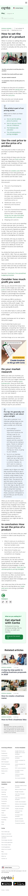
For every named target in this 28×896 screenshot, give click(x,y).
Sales (2, 822)
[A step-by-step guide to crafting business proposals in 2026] (14, 664)
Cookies (7, 889)
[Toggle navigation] (25, 3)
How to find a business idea (13, 720)
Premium (3, 751)
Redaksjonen (4, 598)
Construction (4, 796)
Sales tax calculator (6, 834)
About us (3, 856)
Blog (2, 13)
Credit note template (20, 801)
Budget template (19, 791)
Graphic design (5, 808)
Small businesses (5, 764)
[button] (10, 867)
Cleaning (3, 794)
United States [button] (19, 8)
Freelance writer (5, 805)
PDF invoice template (20, 768)
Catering (3, 792)
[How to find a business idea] (14, 714)
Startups (3, 766)
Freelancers (4, 753)
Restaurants (4, 771)
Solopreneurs (4, 768)
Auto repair (4, 789)
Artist (2, 787)
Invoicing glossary (5, 847)
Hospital (3, 810)
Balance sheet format (20, 789)
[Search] (2, 18)
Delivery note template (20, 804)
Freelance (3, 803)
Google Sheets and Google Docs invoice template (20, 752)
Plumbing (3, 819)
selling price (19, 89)
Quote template (19, 818)
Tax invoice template (20, 778)
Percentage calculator (6, 840)
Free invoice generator (6, 842)
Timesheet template (20, 823)
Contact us (4, 858)
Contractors (4, 755)
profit (3, 289)
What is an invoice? (6, 849)
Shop (2, 824)
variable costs (15, 170)
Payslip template (19, 808)
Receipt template (19, 821)
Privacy (3, 889)
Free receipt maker (6, 844)
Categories (9, 13)
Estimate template (19, 806)
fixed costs (18, 159)
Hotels (3, 773)
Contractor (4, 801)
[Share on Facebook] (6, 601)
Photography (4, 817)
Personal (3, 815)
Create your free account (13, 636)
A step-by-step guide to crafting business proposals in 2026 (13, 672)
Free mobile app (5, 831)
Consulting (4, 799)
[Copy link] (2, 601)
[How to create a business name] (14, 690)
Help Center (4, 853)
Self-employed (5, 761)
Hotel (2, 812)
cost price (11, 95)
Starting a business (6, 28)
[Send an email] (10, 601)
